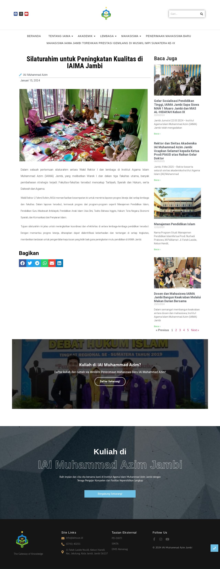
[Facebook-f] (154, 539)
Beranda (34, 36)
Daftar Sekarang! (110, 381)
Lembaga (107, 36)
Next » (195, 330)
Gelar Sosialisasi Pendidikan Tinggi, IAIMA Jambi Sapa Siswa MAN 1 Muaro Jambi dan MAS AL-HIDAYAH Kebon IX (176, 106)
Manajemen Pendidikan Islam (174, 224)
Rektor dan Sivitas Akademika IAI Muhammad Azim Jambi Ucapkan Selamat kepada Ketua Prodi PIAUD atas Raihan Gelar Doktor (176, 151)
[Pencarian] (201, 13)
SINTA (115, 544)
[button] (22, 263)
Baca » (157, 134)
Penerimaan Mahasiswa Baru (168, 36)
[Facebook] (16, 14)
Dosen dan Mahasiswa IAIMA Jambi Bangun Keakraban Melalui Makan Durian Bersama (177, 297)
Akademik (85, 36)
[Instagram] (21, 14)
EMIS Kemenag (120, 549)
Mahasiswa (129, 36)
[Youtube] (26, 14)
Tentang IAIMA (59, 36)
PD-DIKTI (117, 538)
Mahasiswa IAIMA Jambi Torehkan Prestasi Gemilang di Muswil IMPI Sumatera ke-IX (111, 43)
